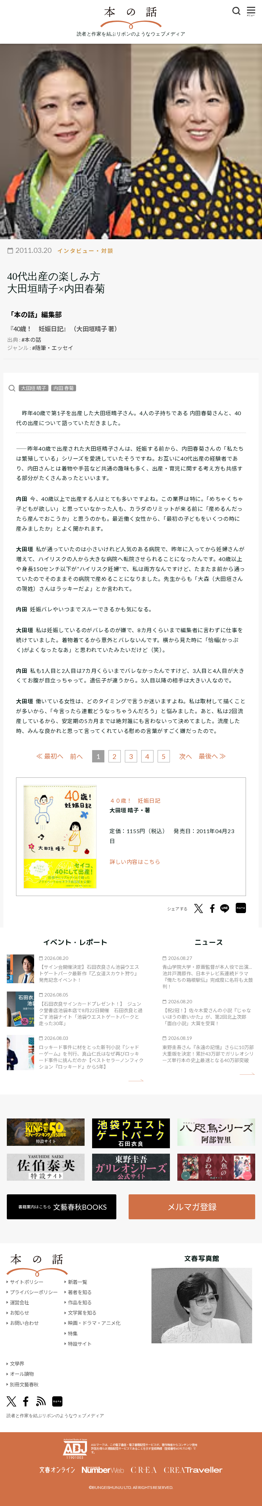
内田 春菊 (64, 388)
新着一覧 (77, 1282)
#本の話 (31, 339)
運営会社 (19, 1302)
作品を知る (80, 1302)
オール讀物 (22, 1374)
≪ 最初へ (49, 756)
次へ (185, 756)
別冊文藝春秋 (24, 1384)
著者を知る (80, 1292)
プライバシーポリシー (34, 1292)
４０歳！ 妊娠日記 (135, 800)
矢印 (136, 1080)
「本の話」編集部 (34, 314)
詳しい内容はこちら (135, 861)
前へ (76, 756)
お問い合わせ (24, 1323)
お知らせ (19, 1313)
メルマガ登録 (191, 1207)
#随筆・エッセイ (52, 347)
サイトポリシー (26, 1282)
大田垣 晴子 (33, 388)
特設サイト (80, 1344)
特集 (72, 1334)
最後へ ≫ (212, 756)
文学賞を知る (82, 1313)
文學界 (17, 1364)
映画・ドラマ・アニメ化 (94, 1323)
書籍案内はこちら (62, 1207)
